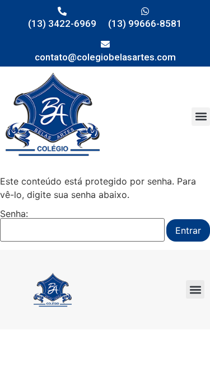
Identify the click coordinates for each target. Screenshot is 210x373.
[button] (201, 116)
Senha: (14, 214)
